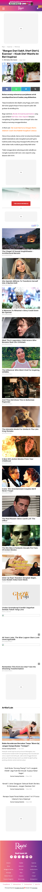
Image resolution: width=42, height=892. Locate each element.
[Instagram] (15, 856)
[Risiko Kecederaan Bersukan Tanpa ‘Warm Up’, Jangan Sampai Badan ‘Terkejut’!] (21, 727)
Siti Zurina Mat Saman (10, 60)
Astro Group (34, 887)
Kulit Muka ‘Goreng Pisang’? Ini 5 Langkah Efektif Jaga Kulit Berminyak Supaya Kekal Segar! (21, 770)
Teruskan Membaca (21, 203)
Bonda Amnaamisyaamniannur (23, 114)
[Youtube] (26, 856)
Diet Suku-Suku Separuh (20, 117)
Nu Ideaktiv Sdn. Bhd (19, 887)
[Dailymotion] (30, 856)
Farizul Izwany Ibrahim (9, 748)
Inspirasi (9, 47)
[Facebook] (11, 856)
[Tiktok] (23, 856)
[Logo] (21, 8)
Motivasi (17, 47)
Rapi (3, 47)
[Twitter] (19, 856)
